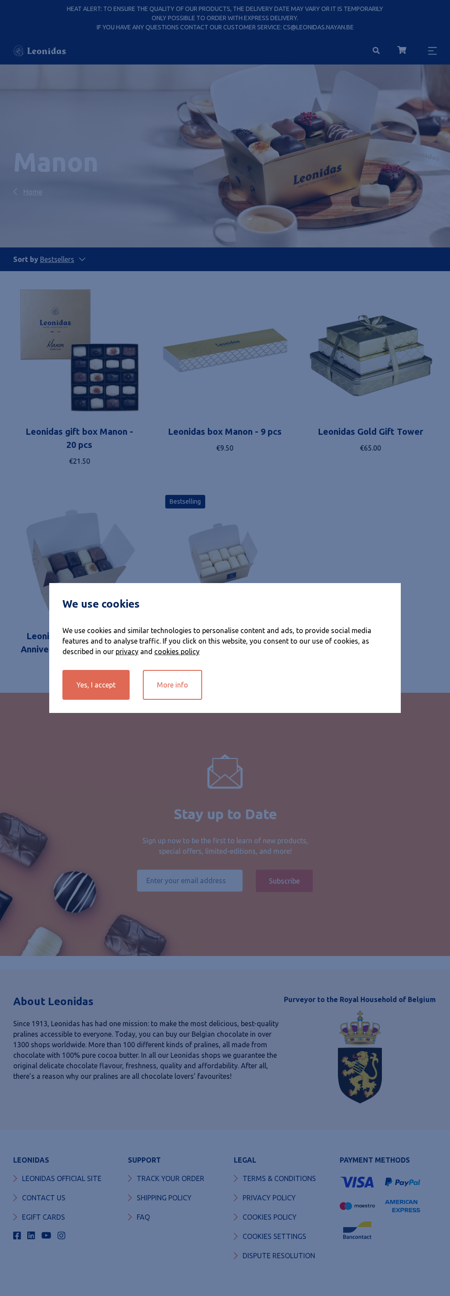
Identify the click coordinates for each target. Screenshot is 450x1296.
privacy (127, 651)
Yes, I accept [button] (96, 685)
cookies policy (177, 651)
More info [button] (172, 685)
